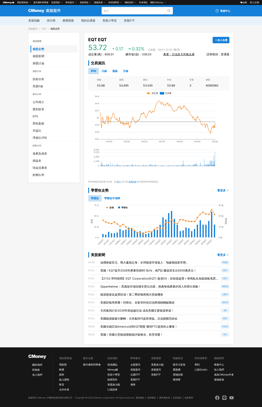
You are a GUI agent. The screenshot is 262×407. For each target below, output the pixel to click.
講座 (61, 374)
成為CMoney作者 (224, 374)
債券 (132, 384)
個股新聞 (38, 56)
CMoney (7, 2)
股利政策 (38, 109)
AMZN (225, 286)
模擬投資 (98, 2)
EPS (35, 116)
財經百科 (112, 379)
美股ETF (129, 20)
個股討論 (38, 63)
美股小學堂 (109, 20)
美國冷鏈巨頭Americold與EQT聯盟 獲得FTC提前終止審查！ (139, 326)
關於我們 (37, 364)
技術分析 (38, 79)
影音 (61, 384)
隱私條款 (140, 397)
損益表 (37, 160)
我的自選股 (88, 20)
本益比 (37, 130)
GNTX (225, 302)
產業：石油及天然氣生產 (179, 54)
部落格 (36, 369)
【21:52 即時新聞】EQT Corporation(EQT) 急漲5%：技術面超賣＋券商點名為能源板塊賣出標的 (158, 279)
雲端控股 (178, 374)
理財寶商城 (22, 2)
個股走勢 (55, 29)
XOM (225, 262)
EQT (44, 29)
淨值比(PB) (40, 137)
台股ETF (135, 374)
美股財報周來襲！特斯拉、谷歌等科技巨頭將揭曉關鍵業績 (137, 302)
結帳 (245, 2)
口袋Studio (201, 369)
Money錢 (112, 369)
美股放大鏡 (113, 384)
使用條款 (151, 397)
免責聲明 (188, 397)
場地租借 (219, 379)
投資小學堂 (113, 374)
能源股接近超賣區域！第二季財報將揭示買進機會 (131, 294)
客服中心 (219, 364)
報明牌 (176, 379)
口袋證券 (112, 389)
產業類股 (68, 20)
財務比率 (38, 175)
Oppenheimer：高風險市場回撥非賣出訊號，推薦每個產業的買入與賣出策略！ (150, 286)
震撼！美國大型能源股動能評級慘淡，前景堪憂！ (131, 334)
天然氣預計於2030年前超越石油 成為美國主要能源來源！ (137, 310)
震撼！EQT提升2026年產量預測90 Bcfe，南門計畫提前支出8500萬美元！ (148, 270)
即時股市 (70, 2)
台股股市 (135, 364)
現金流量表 (40, 167)
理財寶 (63, 364)
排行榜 (51, 20)
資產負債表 (40, 153)
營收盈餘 (38, 123)
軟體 (61, 369)
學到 (197, 364)
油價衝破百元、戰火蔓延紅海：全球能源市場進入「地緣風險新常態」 (144, 262)
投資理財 (55, 2)
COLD (225, 326)
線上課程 (64, 379)
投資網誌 (112, 364)
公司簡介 (38, 102)
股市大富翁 (179, 364)
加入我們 (37, 374)
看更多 (221, 190)
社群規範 (177, 397)
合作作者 (64, 389)
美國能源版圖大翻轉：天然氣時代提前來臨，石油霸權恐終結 (138, 318)
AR (225, 310)
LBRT (225, 294)
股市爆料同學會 (41, 2)
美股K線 (38, 86)
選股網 (176, 369)
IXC (225, 334)
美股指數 (34, 20)
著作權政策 (164, 397)
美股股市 (33, 29)
